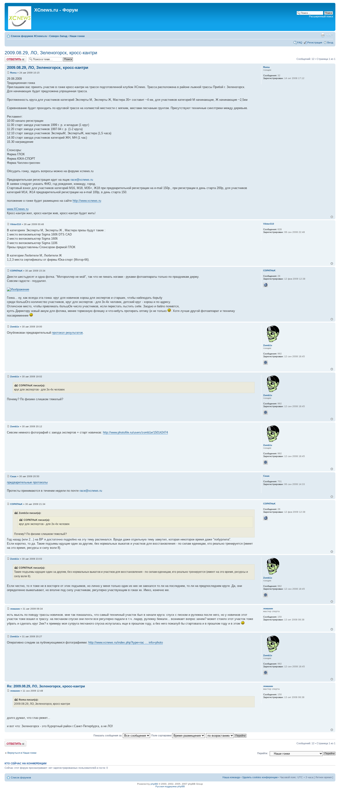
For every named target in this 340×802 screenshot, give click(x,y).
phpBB (154, 784)
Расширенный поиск (321, 16)
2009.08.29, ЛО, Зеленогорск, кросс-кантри (51, 52)
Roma (13, 72)
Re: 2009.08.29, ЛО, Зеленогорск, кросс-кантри (46, 686)
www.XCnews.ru (17, 209)
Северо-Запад (58, 36)
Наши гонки (77, 36)
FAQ (299, 42)
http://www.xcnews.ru (87, 200)
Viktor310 (15, 224)
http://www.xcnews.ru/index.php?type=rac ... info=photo (125, 642)
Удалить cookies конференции (260, 777)
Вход (330, 42)
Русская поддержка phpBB (170, 786)
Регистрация (314, 42)
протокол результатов (67, 332)
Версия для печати (322, 35)
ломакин (15, 608)
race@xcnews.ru (82, 179)
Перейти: (262, 753)
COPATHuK (16, 270)
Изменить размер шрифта (329, 35)
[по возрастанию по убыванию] (226, 735)
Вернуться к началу (332, 217)
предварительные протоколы (27, 482)
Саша (13, 476)
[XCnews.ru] (20, 17)
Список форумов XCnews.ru (29, 36)
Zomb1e (14, 326)
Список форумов (21, 777)
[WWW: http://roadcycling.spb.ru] (265, 285)
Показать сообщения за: (108, 735)
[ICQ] (265, 362)
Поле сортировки (161, 735)
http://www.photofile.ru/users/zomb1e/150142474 (135, 432)
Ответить (10, 57)
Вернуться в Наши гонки (21, 752)
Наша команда (231, 777)
